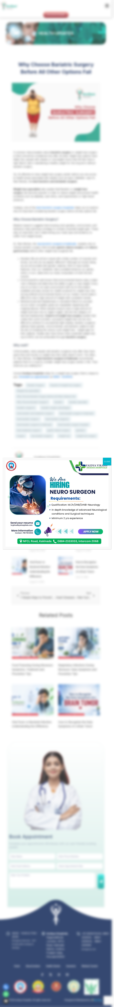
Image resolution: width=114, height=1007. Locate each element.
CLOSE (107, 461)
